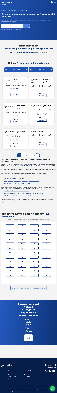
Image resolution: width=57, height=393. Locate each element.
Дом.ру (37, 165)
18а (10, 280)
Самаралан (23, 165)
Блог (9, 378)
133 (46, 266)
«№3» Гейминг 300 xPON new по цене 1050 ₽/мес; (17, 183)
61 (22, 257)
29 (10, 239)
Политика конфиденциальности (37, 389)
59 (10, 230)
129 (10, 275)
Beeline (28, 165)
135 (34, 262)
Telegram (50, 371)
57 (46, 248)
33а (46, 239)
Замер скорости (12, 376)
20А (46, 234)
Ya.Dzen (53, 371)
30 (34, 266)
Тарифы (10, 372)
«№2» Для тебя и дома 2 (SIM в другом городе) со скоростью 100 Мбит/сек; (24, 193)
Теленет (32, 165)
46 (34, 243)
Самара (4, 4)
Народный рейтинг (28, 370)
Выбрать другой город (39, 288)
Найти (26, 26)
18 (22, 248)
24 (10, 266)
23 (22, 225)
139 (10, 271)
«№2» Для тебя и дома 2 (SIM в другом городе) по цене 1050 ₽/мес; (22, 181)
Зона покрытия (27, 376)
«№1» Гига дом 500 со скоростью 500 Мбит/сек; (16, 191)
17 (22, 271)
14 (46, 225)
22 (34, 271)
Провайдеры (27, 372)
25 (10, 234)
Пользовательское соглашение (20, 389)
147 (46, 275)
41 (34, 257)
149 (46, 230)
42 (46, 243)
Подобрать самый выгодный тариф (28, 337)
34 (46, 252)
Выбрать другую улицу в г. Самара (20, 288)
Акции (25, 374)
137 (22, 266)
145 (10, 262)
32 (22, 262)
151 (34, 239)
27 (34, 230)
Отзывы (10, 374)
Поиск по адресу (12, 370)
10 (46, 257)
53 (10, 252)
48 (22, 275)
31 (10, 225)
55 (10, 248)
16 (34, 248)
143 (22, 243)
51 (34, 252)
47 (22, 230)
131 (34, 275)
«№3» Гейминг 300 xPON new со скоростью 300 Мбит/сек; (19, 196)
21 (46, 262)
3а (22, 234)
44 (22, 239)
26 (46, 271)
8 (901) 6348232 (51, 365)
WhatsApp (46, 371)
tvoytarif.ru (7, 2)
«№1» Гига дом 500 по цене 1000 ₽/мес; (14, 178)
